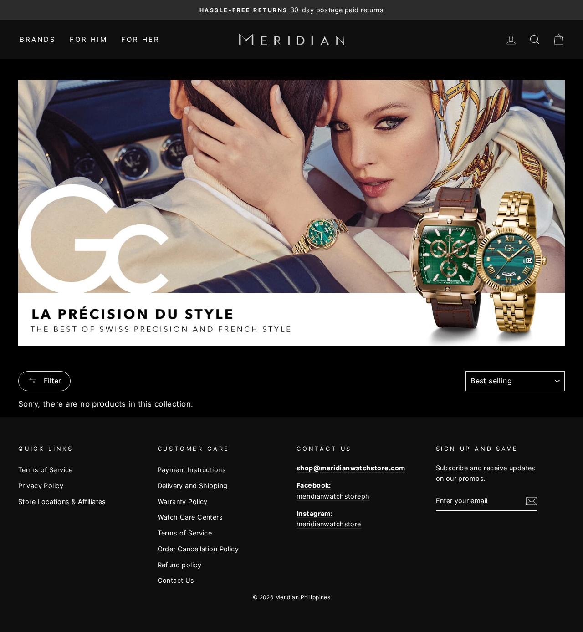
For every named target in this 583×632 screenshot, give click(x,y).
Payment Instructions (192, 470)
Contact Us (176, 580)
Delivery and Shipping (193, 485)
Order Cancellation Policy (198, 549)
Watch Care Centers (190, 517)
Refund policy (180, 565)
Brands (38, 39)
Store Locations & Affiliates (62, 501)
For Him (88, 39)
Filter (51, 380)
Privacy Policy (40, 485)
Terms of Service (45, 470)
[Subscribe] (531, 500)
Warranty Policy (183, 501)
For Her (140, 39)
